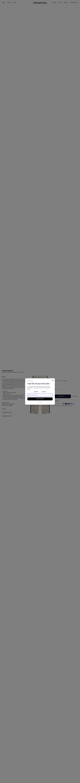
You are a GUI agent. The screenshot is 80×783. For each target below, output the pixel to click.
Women (44, 391)
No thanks (40, 402)
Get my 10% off (40, 398)
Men (37, 391)
